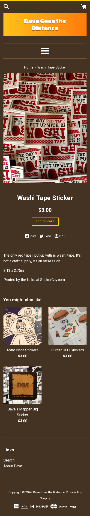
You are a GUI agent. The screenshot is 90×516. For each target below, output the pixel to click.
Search (9, 460)
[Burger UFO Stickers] (67, 326)
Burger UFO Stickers (67, 350)
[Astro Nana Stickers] (22, 326)
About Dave (12, 466)
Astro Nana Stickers (22, 350)
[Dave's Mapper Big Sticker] (22, 385)
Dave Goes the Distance (45, 24)
